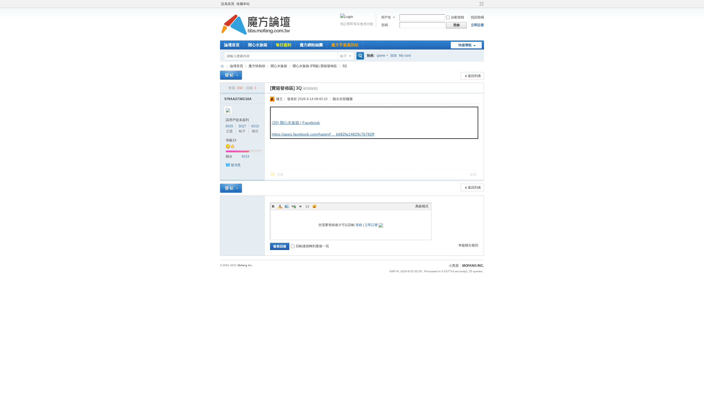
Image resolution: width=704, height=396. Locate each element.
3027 (242, 126)
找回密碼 (477, 17)
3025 (229, 126)
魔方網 (222, 66)
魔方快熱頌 (257, 66)
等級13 (231, 140)
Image (287, 206)
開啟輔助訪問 (476, 3)
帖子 (343, 56)
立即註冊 (477, 25)
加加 (393, 55)
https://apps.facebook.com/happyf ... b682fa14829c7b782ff (323, 134)
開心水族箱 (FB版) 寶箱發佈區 (315, 66)
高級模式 (421, 206)
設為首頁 (227, 4)
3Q (344, 66)
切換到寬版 (481, 3)
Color (280, 206)
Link (293, 206)
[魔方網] (256, 37)
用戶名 (386, 17)
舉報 (473, 175)
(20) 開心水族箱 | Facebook (296, 122)
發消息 (236, 165)
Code (307, 206)
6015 (255, 126)
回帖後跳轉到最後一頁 (312, 246)
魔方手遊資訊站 (344, 45)
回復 (280, 175)
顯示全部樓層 (343, 99)
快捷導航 (465, 45)
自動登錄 (457, 17)
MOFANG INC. (473, 266)
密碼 (384, 25)
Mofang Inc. (245, 265)
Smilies (314, 206)
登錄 (359, 225)
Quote (300, 206)
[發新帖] (231, 75)
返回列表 (474, 76)
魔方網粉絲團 (311, 45)
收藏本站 (243, 4)
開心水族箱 (257, 45)
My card (405, 55)
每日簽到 (283, 45)
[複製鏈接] (310, 88)
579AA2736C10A (238, 99)
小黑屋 (454, 266)
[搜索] (359, 56)
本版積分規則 (468, 245)
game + (382, 55)
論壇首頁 (232, 45)
